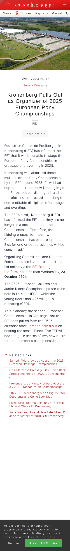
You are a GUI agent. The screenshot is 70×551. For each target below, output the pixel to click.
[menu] (64, 5)
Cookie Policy (45, 537)
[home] (30, 5)
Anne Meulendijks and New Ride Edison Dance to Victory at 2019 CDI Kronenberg (37, 414)
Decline (13, 543)
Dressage (40, 85)
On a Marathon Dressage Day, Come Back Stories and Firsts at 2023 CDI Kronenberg (37, 373)
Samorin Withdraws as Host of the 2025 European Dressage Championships (36, 362)
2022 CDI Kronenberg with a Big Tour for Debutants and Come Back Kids (37, 394)
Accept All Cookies (43, 543)
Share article (35, 134)
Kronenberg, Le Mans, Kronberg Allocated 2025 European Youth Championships (36, 385)
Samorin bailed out (42, 326)
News (27, 85)
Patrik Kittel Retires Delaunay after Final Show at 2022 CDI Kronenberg (36, 404)
